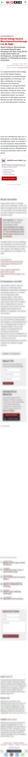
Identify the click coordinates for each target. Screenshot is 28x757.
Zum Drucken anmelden (22, 67)
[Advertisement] (14, 19)
